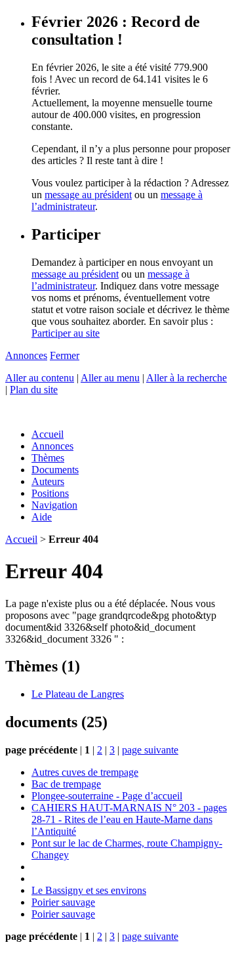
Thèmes (47, 457)
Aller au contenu (39, 377)
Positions (50, 493)
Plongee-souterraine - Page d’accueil (106, 795)
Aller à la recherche (186, 377)
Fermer (64, 355)
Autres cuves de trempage (84, 772)
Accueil (47, 434)
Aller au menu (110, 377)
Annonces (26, 355)
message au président (88, 194)
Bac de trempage (66, 784)
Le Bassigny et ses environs (88, 890)
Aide (41, 516)
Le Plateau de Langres (77, 694)
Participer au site (65, 333)
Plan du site (34, 389)
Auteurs (47, 481)
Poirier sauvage (63, 902)
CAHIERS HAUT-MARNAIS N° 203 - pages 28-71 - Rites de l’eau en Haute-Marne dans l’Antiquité (129, 819)
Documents (55, 469)
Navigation (54, 505)
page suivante (150, 749)
